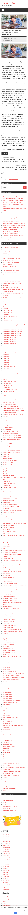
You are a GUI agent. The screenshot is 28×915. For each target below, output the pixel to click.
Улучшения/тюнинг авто (9, 810)
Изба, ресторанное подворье (11, 506)
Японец (5, 790)
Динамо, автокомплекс (9, 483)
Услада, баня (6, 750)
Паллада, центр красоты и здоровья (13, 612)
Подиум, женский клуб (9, 625)
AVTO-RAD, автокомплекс (10, 254)
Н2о (4, 579)
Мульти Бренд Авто (8, 577)
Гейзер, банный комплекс (10, 460)
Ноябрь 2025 (6, 843)
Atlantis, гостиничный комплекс (12, 249)
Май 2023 (5, 882)
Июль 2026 (6, 834)
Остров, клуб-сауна (8, 606)
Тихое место (6, 723)
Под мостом (6, 623)
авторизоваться (13, 179)
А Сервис (5, 308)
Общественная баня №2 (9, 596)
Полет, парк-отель (8, 627)
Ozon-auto (5, 277)
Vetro (4, 302)
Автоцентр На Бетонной (9, 381)
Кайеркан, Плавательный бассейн (12, 510)
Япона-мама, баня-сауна (9, 788)
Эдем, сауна (6, 779)
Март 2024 (6, 874)
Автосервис (6, 358)
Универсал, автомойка (9, 746)
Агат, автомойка (7, 385)
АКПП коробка (7, 395)
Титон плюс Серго (8, 721)
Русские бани (6, 654)
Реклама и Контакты (8, 642)
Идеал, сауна (6, 502)
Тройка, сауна (6, 729)
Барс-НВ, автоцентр (8, 421)
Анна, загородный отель (9, 404)
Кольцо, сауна (6, 529)
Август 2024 (6, 866)
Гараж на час (6, 456)
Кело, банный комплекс (9, 516)
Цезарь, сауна (6, 769)
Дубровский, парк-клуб (9, 487)
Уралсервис (6, 748)
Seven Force (6, 285)
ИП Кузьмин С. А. (7, 508)
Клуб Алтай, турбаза (8, 525)
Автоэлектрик (7, 383)
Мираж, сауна (6, 575)
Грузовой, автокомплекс (9, 466)
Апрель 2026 (6, 839)
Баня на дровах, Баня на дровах (11, 418)
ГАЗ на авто (6, 454)
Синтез (5, 681)
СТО (4, 711)
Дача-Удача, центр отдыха (10, 468)
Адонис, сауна (6, 387)
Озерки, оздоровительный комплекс (13, 602)
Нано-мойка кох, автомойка (10, 587)
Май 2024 (5, 872)
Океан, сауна (6, 604)
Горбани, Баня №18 (8, 462)
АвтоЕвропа (6, 314)
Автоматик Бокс (7, 320)
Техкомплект (6, 719)
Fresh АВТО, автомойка (9, 266)
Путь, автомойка (7, 635)
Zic (3, 306)
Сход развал (6, 715)
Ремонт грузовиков (8, 644)
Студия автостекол (8, 713)
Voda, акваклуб (7, 304)
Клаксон (5, 521)
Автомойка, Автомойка (9, 337)
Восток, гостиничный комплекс (11, 452)
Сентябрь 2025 (7, 847)
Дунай (4, 489)
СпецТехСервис (7, 704)
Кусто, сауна (6, 542)
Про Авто (5, 633)
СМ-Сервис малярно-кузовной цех (12, 700)
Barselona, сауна (7, 256)
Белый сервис (7, 423)
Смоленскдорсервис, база (10, 702)
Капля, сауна (6, 514)
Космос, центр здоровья (9, 531)
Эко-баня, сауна (7, 781)
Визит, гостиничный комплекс (11, 439)
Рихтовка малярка (8, 648)
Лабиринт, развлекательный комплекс (14, 550)
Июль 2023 (6, 878)
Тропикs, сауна (7, 731)
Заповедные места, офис (10, 498)
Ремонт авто (6, 808)
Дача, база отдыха (8, 471)
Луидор (5, 562)
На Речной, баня (7, 581)
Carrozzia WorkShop (8, 260)
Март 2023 (6, 887)
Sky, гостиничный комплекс (10, 287)
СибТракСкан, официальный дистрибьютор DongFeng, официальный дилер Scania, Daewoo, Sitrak (14, 677)
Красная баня (6, 539)
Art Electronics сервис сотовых (11, 247)
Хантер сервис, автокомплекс (11, 761)
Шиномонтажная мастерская (11, 775)
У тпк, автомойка (7, 738)
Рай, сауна (5, 640)
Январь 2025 (6, 855)
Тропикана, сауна (7, 734)
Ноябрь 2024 (6, 860)
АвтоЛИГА (5, 318)
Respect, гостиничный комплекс (12, 283)
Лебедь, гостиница (8, 558)
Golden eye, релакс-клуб (9, 272)
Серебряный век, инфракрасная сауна (13, 673)
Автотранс (5, 379)
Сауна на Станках (7, 663)
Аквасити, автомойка (9, 393)
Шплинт (5, 777)
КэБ (4, 548)
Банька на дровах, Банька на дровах (13, 414)
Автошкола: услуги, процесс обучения (13, 235)
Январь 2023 (6, 889)
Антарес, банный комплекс (10, 406)
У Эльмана (6, 742)
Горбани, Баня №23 (8, 464)
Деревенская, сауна (8, 475)
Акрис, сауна (6, 398)
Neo (4, 274)
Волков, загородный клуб (10, 448)
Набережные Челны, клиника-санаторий (14, 585)
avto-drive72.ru (8, 2)
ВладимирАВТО (7, 443)
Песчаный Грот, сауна (9, 619)
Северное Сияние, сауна (9, 671)
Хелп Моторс (6, 765)
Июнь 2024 (6, 870)
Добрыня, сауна (7, 485)
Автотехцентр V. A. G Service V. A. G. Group (14, 377)
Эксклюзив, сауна (8, 784)
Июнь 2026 (6, 837)
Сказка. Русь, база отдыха (10, 690)
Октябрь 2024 (6, 862)
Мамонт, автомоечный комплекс (12, 571)
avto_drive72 (14, 38)
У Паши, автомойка (8, 736)
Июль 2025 (6, 851)
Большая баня (7, 429)
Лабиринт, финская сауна (10, 552)
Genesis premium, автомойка (11, 270)
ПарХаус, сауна (7, 615)
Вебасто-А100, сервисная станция (12, 435)
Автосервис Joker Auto (9, 366)
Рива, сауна (6, 646)
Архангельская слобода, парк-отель (13, 408)
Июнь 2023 (6, 880)
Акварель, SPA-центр (8, 391)
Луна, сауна (6, 567)
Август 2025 (6, 849)
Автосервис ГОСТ (7, 368)
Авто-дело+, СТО (7, 310)
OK (15, 912)
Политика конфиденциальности (12, 629)
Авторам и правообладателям (11, 352)
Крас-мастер (6, 533)
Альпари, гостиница (8, 402)
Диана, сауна (6, 481)
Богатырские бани (8, 427)
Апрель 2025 (6, 853)
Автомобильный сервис (9, 322)
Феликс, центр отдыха (9, 754)
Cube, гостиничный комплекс (11, 262)
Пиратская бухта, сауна (9, 621)
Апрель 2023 (6, 885)
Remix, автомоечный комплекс (11, 281)
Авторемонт (6, 354)
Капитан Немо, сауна (8, 512)
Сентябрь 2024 (7, 864)
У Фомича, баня (7, 740)
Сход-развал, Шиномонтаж (10, 717)
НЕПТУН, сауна (7, 594)
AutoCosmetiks (7, 251)
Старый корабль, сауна (9, 708)
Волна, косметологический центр (12, 450)
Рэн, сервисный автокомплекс (11, 660)
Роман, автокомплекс (9, 650)
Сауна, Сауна (6, 665)
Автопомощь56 (7, 350)
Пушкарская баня (7, 638)
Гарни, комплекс (7, 458)
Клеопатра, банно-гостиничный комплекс (14, 523)
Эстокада (5, 786)
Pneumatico (6, 279)
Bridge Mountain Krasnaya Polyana (12, 258)
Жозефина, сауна (7, 496)
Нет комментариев (7, 40)
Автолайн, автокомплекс (10, 316)
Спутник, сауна (7, 706)
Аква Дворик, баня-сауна (10, 389)
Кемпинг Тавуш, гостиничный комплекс (14, 519)
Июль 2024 (6, 868)
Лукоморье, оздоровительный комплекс (14, 564)
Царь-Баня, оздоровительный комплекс (14, 767)
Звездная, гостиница (8, 500)
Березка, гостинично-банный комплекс (14, 425)
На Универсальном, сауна (10, 583)
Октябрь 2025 (6, 845)
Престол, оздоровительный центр (12, 631)
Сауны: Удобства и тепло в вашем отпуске (14, 225)
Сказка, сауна (6, 688)
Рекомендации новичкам (10, 806)
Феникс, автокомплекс (9, 756)
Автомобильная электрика (10, 798)
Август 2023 (6, 876)
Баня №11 (5, 416)
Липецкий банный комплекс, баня (12, 560)
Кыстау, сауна (6, 544)
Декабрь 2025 (7, 841)
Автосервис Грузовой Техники (11, 370)
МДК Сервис (6, 573)
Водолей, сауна (7, 446)
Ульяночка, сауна (7, 744)
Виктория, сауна (7, 441)
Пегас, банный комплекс (10, 617)
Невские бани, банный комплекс (12, 592)
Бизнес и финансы (8, 800)
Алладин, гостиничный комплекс (12, 400)
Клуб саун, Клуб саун (8, 527)
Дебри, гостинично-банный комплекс (13, 473)
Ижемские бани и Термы (10, 504)
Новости (4, 153)
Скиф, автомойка (7, 692)
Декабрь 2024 (7, 857)
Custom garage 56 (7, 264)
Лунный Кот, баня (8, 569)
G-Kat (4, 268)
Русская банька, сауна (9, 652)
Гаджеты (5, 802)
